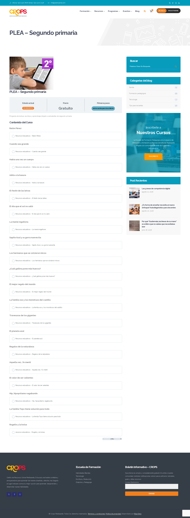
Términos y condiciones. (96, 514)
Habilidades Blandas (83, 473)
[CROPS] (18, 13)
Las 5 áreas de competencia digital (156, 189)
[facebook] (14, 494)
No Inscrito (28, 108)
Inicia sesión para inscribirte (103, 108)
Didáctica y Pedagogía (84, 482)
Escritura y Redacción (83, 479)
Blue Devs (137, 514)
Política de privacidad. (113, 514)
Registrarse (173, 10)
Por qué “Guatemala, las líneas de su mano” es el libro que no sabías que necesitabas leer (159, 224)
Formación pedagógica (137, 93)
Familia (131, 87)
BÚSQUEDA (176, 66)
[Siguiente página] (120, 439)
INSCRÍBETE (153, 156)
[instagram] (20, 494)
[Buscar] (145, 11)
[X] (9, 494)
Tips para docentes (136, 105)
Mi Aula (162, 10)
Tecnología (133, 99)
